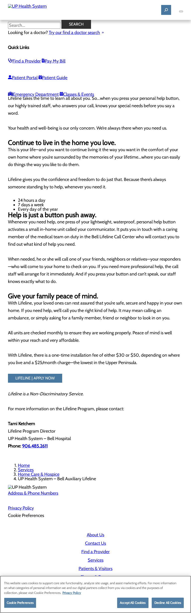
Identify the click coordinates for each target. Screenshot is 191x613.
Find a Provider (26, 61)
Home (24, 465)
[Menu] (181, 11)
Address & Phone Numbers (33, 493)
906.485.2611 (35, 446)
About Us (95, 535)
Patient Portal (25, 77)
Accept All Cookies (132, 603)
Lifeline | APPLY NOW (35, 378)
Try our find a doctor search (74, 32)
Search (76, 24)
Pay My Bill (55, 61)
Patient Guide (54, 77)
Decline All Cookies (167, 603)
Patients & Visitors (95, 568)
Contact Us (95, 543)
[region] (95, 594)
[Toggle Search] (166, 10)
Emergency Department (36, 94)
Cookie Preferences (20, 603)
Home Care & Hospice (38, 474)
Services (26, 470)
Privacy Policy (21, 508)
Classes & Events (78, 94)
